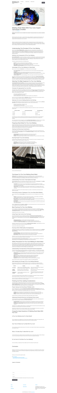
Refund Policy (25, 386)
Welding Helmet (32, 1)
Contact (36, 384)
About (11, 384)
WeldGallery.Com (15, 1)
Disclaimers (12, 388)
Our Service (24, 384)
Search (43, 2)
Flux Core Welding (15, 356)
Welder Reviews (27, 1)
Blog (21, 3)
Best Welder (22, 1)
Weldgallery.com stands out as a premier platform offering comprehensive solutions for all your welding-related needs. (40, 388)
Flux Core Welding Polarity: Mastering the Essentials (18, 357)
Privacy (12, 386)
